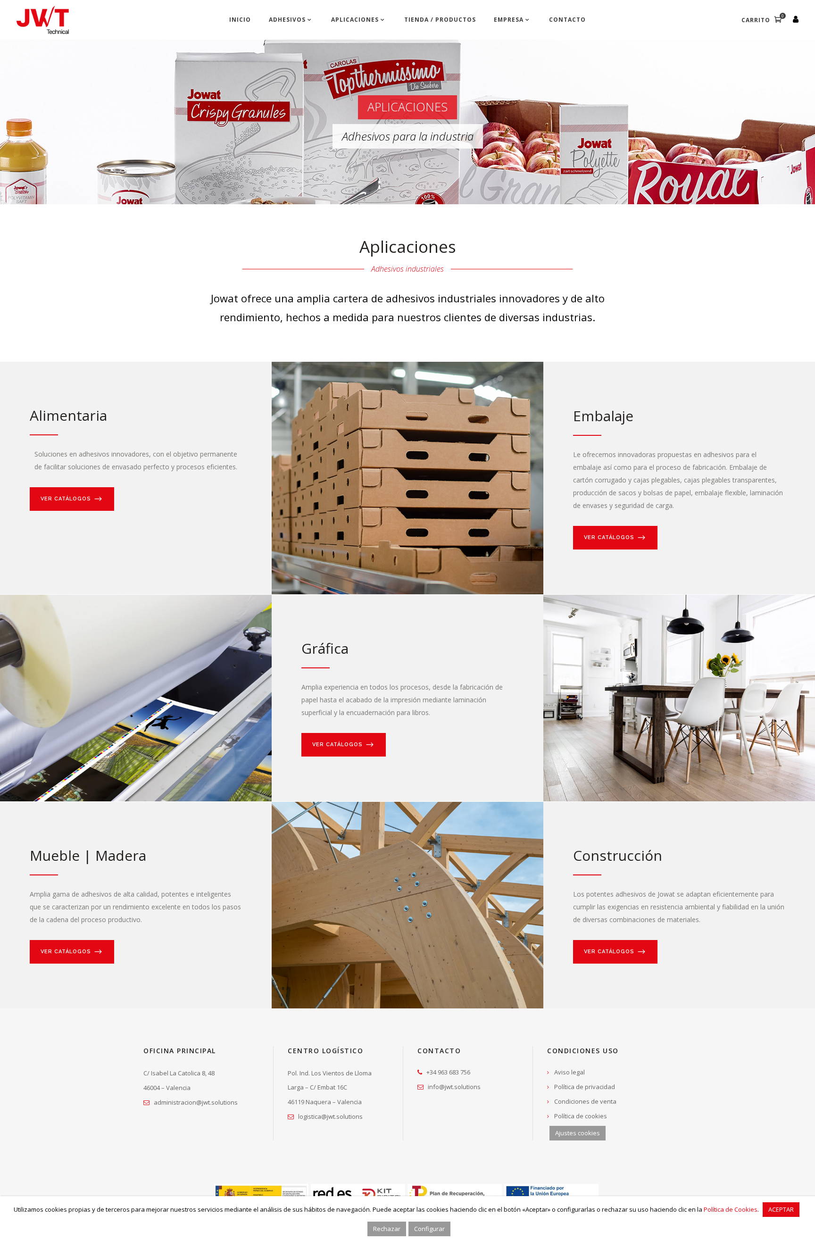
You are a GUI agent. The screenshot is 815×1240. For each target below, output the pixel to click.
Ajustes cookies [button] (577, 1133)
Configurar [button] (429, 1228)
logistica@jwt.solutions (330, 1116)
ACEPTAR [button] (781, 1209)
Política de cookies (580, 1116)
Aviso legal (569, 1072)
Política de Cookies (730, 1209)
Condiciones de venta (585, 1101)
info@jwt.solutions (454, 1086)
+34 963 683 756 (448, 1072)
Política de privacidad (584, 1086)
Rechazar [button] (386, 1228)
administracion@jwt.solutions (196, 1102)
